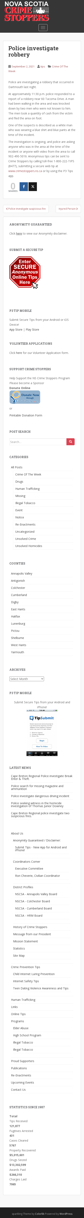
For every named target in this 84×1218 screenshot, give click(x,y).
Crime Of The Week (28, 474)
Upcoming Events (22, 1082)
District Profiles (23, 887)
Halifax (15, 616)
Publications (19, 1068)
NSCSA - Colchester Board (32, 901)
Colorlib (39, 1214)
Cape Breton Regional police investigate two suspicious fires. (40, 814)
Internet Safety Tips (26, 981)
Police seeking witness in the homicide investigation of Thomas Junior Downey (37, 804)
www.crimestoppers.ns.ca (25, 171)
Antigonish (18, 581)
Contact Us (18, 1090)
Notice (19, 517)
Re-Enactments (25, 524)
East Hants (18, 609)
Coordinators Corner (26, 861)
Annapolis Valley (21, 573)
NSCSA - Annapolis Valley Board (36, 894)
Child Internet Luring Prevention (34, 974)
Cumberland (19, 595)
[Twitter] (33, 186)
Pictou (15, 631)
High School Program (27, 1035)
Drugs (19, 481)
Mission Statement (25, 941)
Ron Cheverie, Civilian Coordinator (37, 876)
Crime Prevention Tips (25, 967)
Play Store (32, 329)
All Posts (16, 467)
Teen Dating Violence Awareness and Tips (41, 988)
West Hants (18, 645)
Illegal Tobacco (25, 503)
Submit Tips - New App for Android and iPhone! (41, 848)
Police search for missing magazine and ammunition (37, 787)
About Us (17, 833)
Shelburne (17, 638)
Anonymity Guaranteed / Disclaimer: (37, 840)
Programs (17, 1021)
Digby (15, 602)
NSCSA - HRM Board (28, 915)
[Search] (70, 441)
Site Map (19, 955)
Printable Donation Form (25, 415)
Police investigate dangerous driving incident (40, 796)
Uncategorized (24, 532)
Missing (20, 496)
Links (14, 1007)
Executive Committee (29, 868)
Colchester (18, 588)
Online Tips (18, 1014)
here (19, 233)
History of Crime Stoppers (30, 927)
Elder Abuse (21, 1028)
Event (19, 510)
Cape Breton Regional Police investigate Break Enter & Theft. (41, 777)
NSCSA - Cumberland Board (33, 908)
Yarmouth (17, 652)
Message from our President (32, 934)
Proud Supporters (22, 1061)
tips (43, 66)
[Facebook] (24, 186)
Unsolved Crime (25, 539)
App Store (15, 329)
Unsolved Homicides (28, 546)
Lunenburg (18, 623)
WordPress (66, 1214)
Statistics (19, 948)
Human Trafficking (27, 489)
